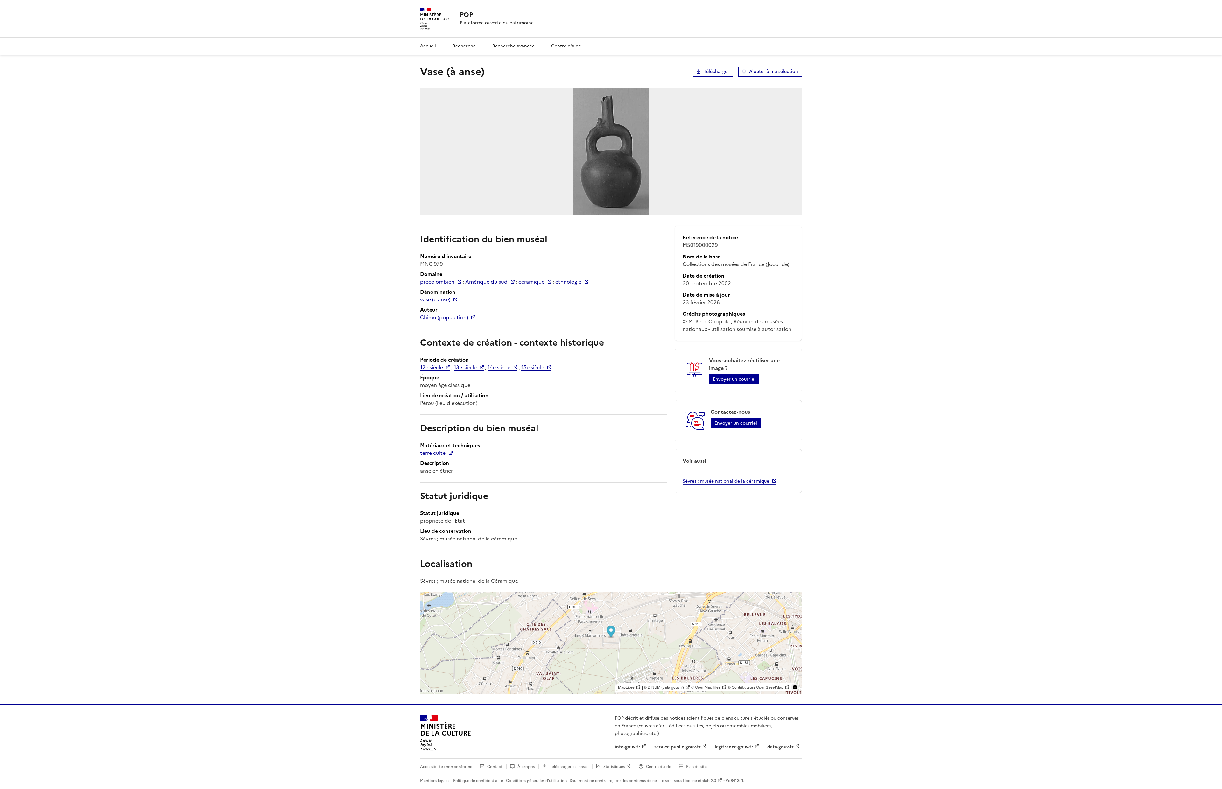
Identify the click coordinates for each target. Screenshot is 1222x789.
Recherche (464, 46)
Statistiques (614, 767)
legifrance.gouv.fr (734, 746)
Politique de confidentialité (478, 781)
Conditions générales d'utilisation (536, 781)
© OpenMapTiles (705, 687)
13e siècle (465, 367)
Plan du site (696, 767)
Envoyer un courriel (734, 379)
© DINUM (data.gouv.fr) (664, 687)
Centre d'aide (566, 46)
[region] (611, 643)
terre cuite (433, 453)
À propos (526, 767)
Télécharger (716, 71)
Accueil (428, 46)
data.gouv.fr (780, 746)
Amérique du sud (486, 281)
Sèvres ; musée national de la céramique (726, 481)
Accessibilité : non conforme (446, 767)
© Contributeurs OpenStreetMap (755, 687)
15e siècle (532, 367)
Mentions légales (435, 781)
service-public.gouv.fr (677, 746)
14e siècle (499, 367)
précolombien (437, 281)
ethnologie (568, 281)
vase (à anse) (435, 299)
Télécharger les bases (569, 767)
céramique (531, 281)
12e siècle (431, 367)
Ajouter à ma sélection (773, 71)
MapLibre (626, 687)
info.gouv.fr (627, 746)
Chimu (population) (444, 317)
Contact (494, 767)
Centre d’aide (658, 767)
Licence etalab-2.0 (699, 781)
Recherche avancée (513, 46)
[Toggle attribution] (795, 687)
